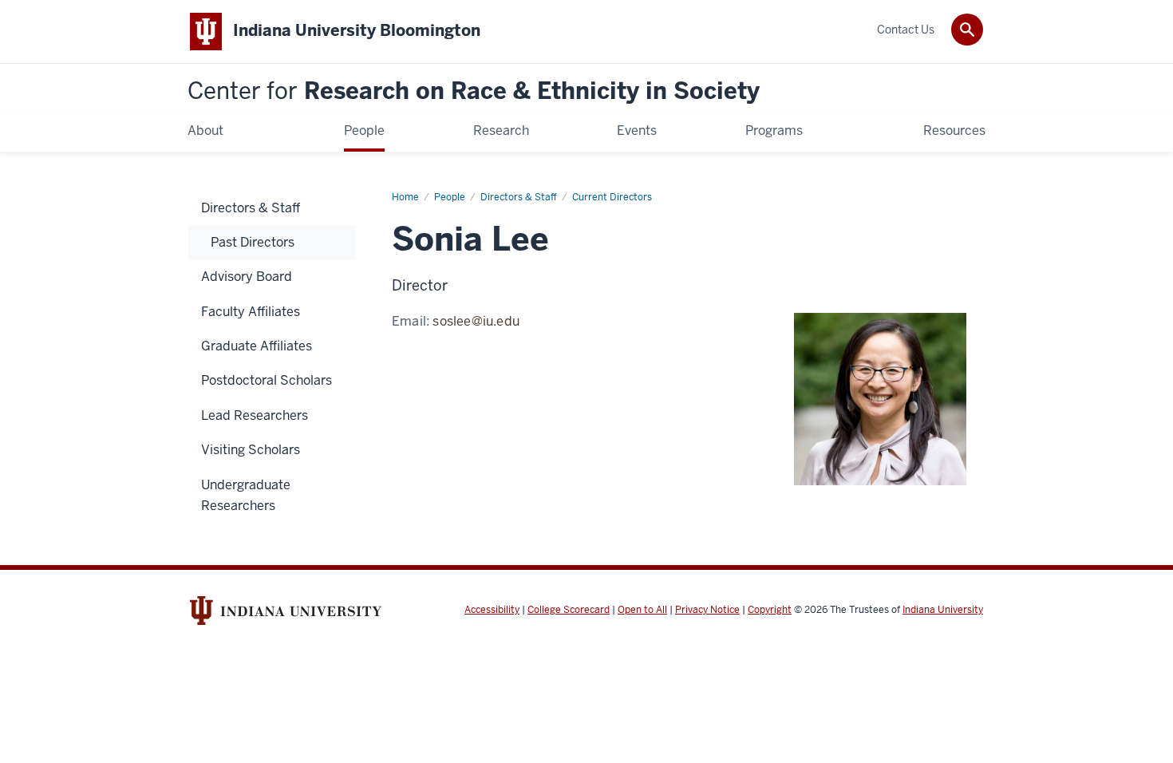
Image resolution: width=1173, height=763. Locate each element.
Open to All (642, 609)
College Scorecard (568, 609)
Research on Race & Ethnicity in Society (474, 91)
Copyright (770, 609)
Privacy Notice (707, 609)
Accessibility (491, 609)
